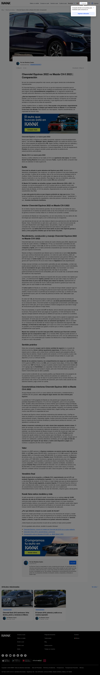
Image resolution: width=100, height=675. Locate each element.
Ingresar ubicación (83, 13)
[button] (94, 8)
